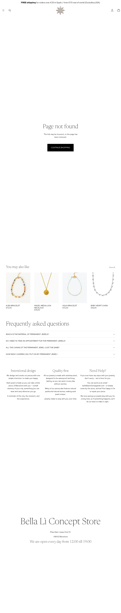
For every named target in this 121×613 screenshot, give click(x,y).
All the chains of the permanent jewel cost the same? (32, 347)
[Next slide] (112, 288)
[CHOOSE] (110, 298)
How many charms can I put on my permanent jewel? (32, 354)
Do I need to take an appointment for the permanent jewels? (36, 341)
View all (112, 267)
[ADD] (25, 298)
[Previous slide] (94, 288)
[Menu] (3, 10)
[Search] (9, 10)
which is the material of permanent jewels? (27, 334)
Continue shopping (60, 147)
